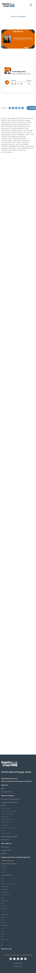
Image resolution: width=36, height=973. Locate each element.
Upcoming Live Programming (10, 799)
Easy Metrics (4, 908)
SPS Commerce (5, 939)
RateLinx (3, 928)
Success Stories (6, 850)
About (3, 788)
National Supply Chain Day (9, 836)
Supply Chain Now (6, 808)
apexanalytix (4, 889)
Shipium (3, 934)
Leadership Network (7, 861)
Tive (2, 942)
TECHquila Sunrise (6, 833)
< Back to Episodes (18, 16)
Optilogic (3, 922)
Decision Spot (4, 900)
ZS (1, 945)
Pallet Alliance (4, 925)
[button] (31, 5)
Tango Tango (4, 816)
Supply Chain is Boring (7, 819)
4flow (2, 878)
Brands (3, 805)
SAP (2, 931)
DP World (3, 906)
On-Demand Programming (9, 802)
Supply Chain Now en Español (9, 811)
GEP (2, 911)
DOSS (2, 903)
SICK (2, 936)
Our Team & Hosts (6, 792)
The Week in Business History (8, 827)
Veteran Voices (5, 825)
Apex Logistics (4, 886)
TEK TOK (3, 830)
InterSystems (4, 914)
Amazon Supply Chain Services (9, 883)
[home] (8, 5)
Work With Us (5, 847)
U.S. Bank (3, 872)
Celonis (3, 897)
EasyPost (3, 866)
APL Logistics (4, 892)
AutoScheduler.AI (5, 895)
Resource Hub (6, 949)
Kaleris (3, 917)
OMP (2, 920)
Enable (3, 869)
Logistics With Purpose (7, 814)
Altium (3, 881)
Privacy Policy (18, 966)
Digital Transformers (6, 822)
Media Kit (4, 853)
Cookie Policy (18, 963)
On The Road (5, 839)
